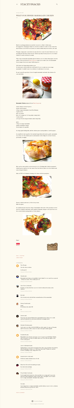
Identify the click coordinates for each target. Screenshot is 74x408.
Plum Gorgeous (32, 60)
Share (17, 245)
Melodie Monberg (25, 325)
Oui (21, 383)
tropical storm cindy (25, 356)
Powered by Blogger (38, 401)
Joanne (22, 315)
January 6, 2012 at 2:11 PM (26, 311)
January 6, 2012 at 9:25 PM (26, 341)
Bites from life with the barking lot (29, 364)
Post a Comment (20, 392)
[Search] (57, 4)
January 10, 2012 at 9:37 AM (26, 389)
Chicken (21, 257)
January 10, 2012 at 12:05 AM (27, 379)
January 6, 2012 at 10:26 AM (26, 281)
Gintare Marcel (41, 403)
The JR (22, 265)
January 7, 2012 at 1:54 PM (26, 368)
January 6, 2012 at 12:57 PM (26, 299)
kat (21, 295)
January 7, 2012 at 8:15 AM (26, 360)
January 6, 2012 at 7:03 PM (26, 330)
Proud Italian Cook (25, 373)
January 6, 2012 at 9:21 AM (26, 272)
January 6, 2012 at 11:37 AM (26, 291)
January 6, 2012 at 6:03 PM (26, 321)
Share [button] (17, 255)
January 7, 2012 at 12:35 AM (26, 352)
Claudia (22, 276)
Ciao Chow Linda (25, 285)
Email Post (22, 255)
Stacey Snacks (30, 4)
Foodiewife (23, 334)
